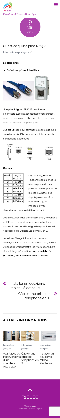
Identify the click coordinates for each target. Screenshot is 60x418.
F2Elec (29, 406)
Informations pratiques (16, 52)
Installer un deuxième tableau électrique (27, 285)
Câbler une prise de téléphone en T (34, 296)
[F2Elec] (7, 10)
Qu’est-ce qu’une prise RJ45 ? (24, 46)
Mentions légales (35, 408)
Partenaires (22, 408)
